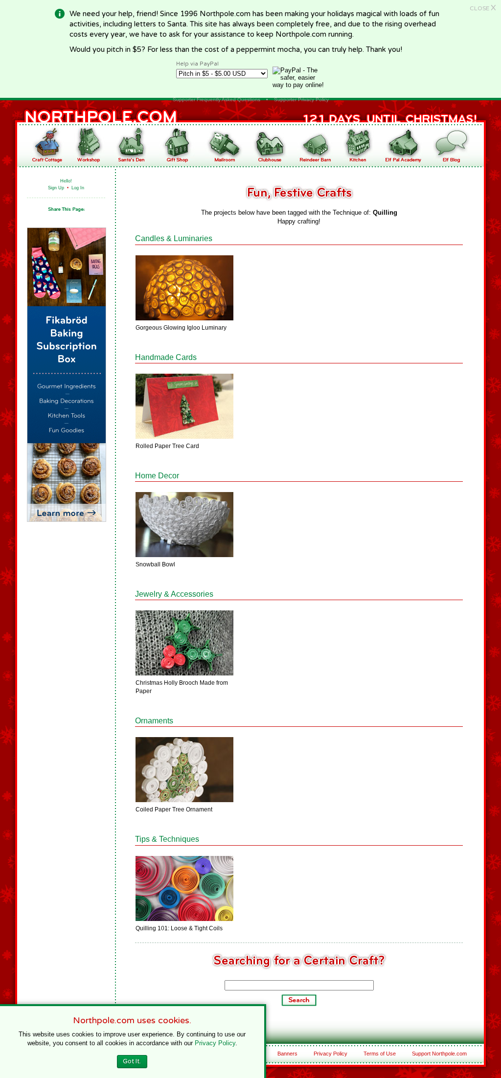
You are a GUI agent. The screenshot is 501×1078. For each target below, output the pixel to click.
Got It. (132, 1061)
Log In (77, 187)
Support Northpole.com (439, 1053)
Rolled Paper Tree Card (167, 446)
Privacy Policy (330, 1053)
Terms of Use (380, 1053)
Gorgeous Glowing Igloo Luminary (181, 327)
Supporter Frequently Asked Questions (216, 99)
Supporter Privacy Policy (301, 99)
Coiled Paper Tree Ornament (174, 809)
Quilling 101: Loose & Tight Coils (179, 928)
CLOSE (483, 8)
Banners (287, 1053)
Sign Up (56, 187)
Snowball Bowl (155, 564)
